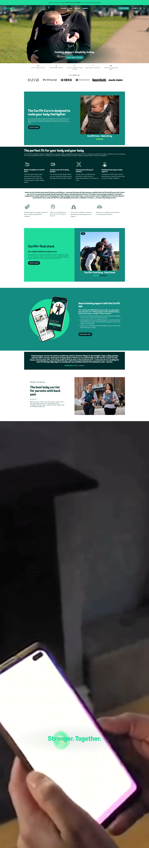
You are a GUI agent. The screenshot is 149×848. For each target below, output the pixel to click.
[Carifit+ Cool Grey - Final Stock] (99, 251)
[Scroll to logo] (33, 80)
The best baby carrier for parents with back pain (45, 391)
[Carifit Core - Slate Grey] (99, 114)
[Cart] (144, 8)
